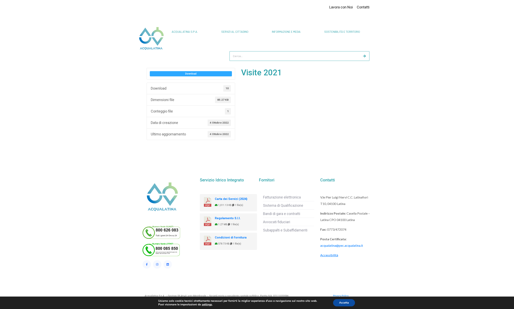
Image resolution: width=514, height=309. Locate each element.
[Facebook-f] (147, 264)
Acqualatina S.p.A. (185, 31)
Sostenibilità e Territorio (342, 31)
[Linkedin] (167, 264)
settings (207, 304)
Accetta (344, 303)
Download (190, 73)
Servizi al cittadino (234, 31)
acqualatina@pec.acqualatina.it (341, 245)
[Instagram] (157, 264)
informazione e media (286, 31)
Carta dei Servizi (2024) (231, 199)
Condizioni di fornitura (231, 237)
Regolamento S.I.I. (228, 218)
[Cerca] (364, 56)
